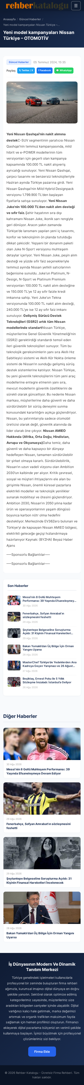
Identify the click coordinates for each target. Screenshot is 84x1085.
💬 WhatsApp (64, 70)
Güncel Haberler (30, 19)
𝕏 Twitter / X (26, 70)
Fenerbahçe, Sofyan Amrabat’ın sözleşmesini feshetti (43, 615)
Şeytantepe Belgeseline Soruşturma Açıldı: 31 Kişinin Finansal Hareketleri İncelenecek (47, 633)
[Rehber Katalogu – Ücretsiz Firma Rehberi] (37, 5)
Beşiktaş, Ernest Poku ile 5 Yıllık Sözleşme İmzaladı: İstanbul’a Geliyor (47, 680)
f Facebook (44, 70)
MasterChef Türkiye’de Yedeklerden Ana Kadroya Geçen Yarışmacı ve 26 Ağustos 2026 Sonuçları (49, 666)
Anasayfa (9, 19)
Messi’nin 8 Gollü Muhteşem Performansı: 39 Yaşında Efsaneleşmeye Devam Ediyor (49, 601)
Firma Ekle (42, 1051)
